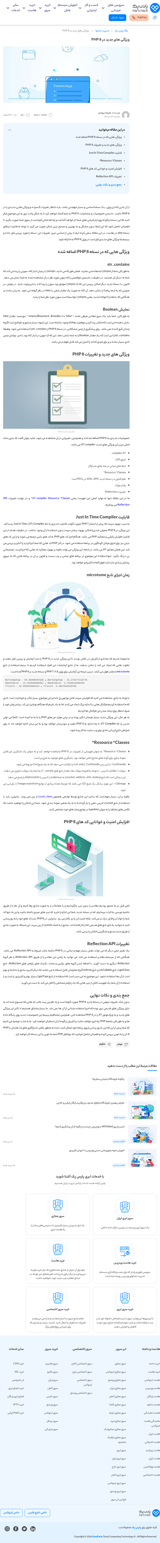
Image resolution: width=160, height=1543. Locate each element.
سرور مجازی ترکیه (117, 1413)
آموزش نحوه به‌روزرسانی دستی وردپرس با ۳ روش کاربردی (96, 1151)
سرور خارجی (52, 1397)
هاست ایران (154, 1434)
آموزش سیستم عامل (67, 8)
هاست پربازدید (153, 1451)
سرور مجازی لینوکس (116, 1372)
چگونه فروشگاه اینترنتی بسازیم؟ (108, 1079)
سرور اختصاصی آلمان (81, 1364)
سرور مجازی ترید (118, 1421)
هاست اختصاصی (151, 1475)
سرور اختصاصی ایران (82, 1372)
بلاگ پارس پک (121, 31)
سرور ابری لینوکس (117, 1483)
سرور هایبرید (51, 1364)
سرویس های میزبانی (116, 8)
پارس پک (136, 1528)
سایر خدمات (15, 8)
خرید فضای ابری (16, 1388)
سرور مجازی (120, 1364)
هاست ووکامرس (151, 1467)
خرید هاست (32, 8)
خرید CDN (18, 1364)
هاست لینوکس (152, 1380)
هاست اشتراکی (152, 1442)
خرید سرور (47, 8)
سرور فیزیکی (51, 1429)
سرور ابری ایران (119, 1459)
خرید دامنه (154, 1364)
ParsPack (97, 1537)
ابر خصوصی (18, 1380)
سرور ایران (53, 1380)
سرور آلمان (52, 1388)
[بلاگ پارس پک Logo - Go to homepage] (146, 8)
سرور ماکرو (52, 1372)
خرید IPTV (18, 1405)
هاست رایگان (153, 1397)
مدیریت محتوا (102, 31)
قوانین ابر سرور (118, 1500)
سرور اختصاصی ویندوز (81, 1393)
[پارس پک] (149, 1513)
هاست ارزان (154, 1459)
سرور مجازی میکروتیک (115, 1429)
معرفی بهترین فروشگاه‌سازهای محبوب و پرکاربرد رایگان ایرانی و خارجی (90, 1103)
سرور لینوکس (51, 1413)
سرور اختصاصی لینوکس (84, 1382)
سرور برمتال (52, 1421)
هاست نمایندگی (152, 1413)
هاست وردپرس (152, 1388)
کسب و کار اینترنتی (91, 8)
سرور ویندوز (52, 1405)
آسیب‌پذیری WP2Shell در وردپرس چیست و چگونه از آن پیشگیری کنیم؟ (89, 1127)
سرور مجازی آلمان (117, 1397)
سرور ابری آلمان (118, 1475)
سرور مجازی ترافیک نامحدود (116, 1440)
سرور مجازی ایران (118, 1388)
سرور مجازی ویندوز (117, 1380)
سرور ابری (121, 1451)
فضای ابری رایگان (15, 1397)
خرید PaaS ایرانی (16, 1413)
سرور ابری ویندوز (118, 1492)
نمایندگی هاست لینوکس (152, 1423)
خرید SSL (19, 1372)
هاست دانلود (153, 1405)
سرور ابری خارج (119, 1467)
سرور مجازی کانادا (117, 1405)
